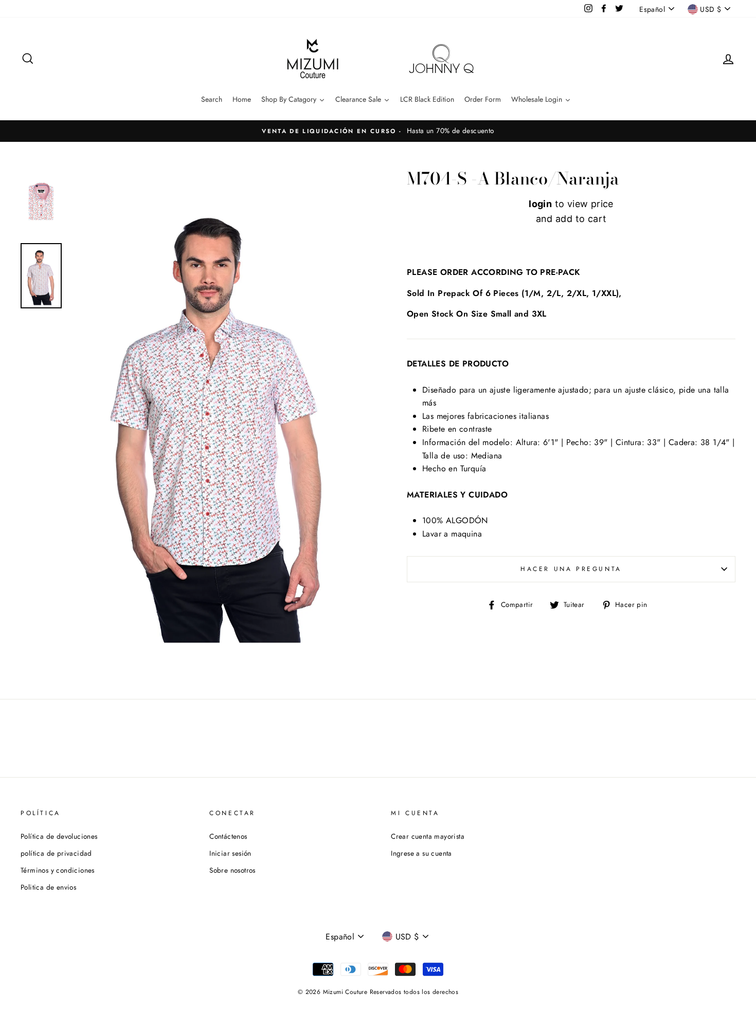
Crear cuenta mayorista (427, 836)
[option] (378, 131)
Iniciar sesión (230, 853)
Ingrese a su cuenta (421, 853)
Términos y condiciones (58, 870)
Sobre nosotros (232, 870)
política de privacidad (56, 853)
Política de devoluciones (59, 836)
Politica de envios (48, 887)
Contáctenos (228, 836)
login (540, 203)
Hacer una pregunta (571, 569)
